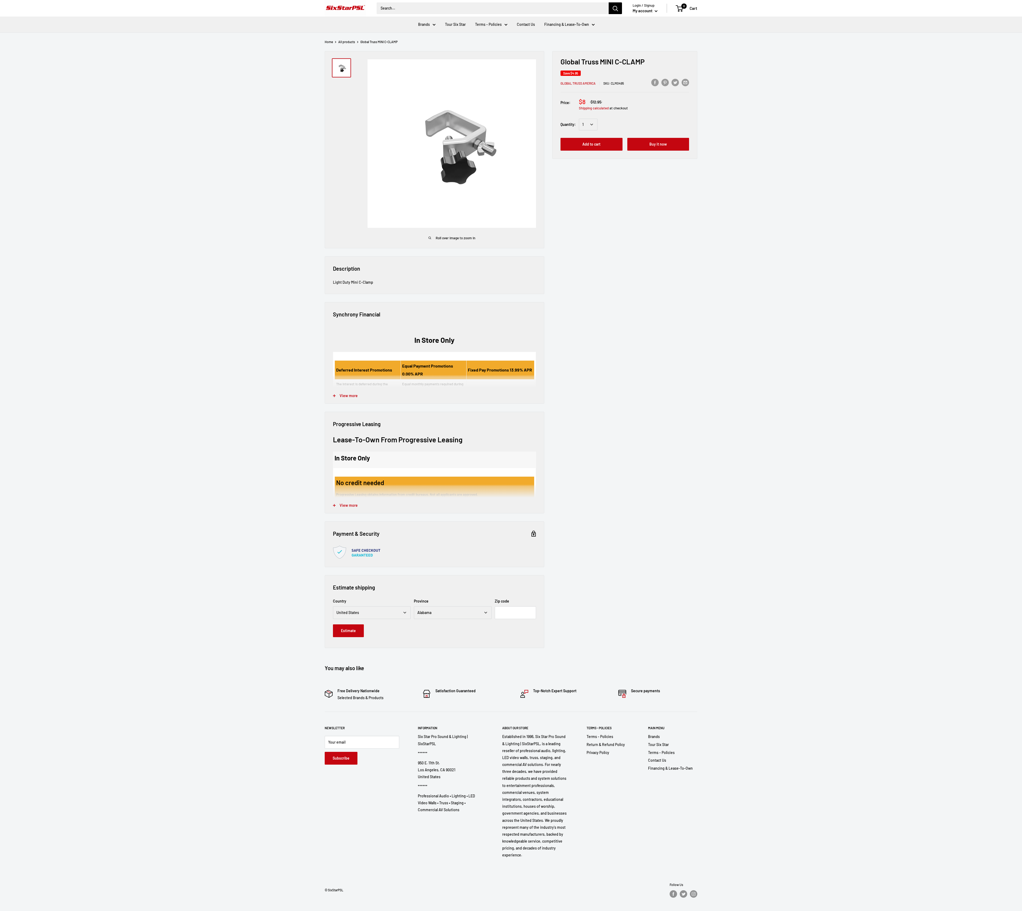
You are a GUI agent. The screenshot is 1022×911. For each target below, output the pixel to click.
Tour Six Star (455, 24)
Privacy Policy (598, 752)
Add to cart (591, 144)
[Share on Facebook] (655, 82)
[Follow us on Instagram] (693, 894)
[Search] (615, 8)
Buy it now (658, 144)
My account (643, 10)
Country (339, 601)
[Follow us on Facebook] (673, 894)
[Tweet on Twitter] (675, 82)
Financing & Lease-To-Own (566, 24)
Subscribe (341, 758)
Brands (424, 24)
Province (421, 601)
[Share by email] (685, 82)
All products (346, 42)
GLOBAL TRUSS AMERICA (578, 83)
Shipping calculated (594, 108)
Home (329, 42)
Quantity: (568, 124)
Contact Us (526, 24)
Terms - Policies (488, 24)
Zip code (502, 601)
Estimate (348, 630)
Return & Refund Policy (606, 744)
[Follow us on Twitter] (683, 894)
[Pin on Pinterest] (665, 82)
